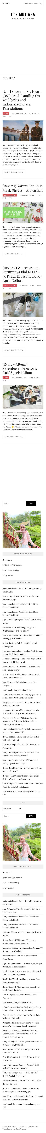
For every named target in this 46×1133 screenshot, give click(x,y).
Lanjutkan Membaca (14, 172)
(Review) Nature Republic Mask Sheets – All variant (23, 188)
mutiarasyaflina (19, 113)
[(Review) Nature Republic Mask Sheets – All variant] (23, 212)
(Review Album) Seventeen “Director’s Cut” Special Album (20, 368)
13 (12, 288)
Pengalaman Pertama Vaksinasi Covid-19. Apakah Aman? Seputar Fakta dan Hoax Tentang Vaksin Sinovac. (20, 721)
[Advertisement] (23, 50)
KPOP (6, 113)
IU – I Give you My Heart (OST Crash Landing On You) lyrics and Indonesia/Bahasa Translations (22, 100)
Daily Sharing (9, 195)
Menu (7, 3)
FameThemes (21, 1129)
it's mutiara (23, 14)
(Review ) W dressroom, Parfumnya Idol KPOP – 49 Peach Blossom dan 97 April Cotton (22, 274)
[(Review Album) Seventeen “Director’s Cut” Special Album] (23, 396)
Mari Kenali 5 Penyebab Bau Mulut (17, 690)
